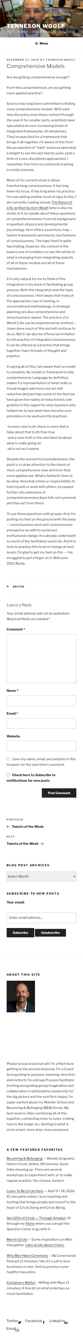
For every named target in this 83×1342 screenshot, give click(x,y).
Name (12, 691)
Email (12, 713)
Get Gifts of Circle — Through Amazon (36, 1218)
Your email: (16, 902)
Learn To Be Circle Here (25, 1191)
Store (29, 1224)
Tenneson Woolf (36, 26)
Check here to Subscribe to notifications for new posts (31, 778)
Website (13, 736)
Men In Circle (17, 1239)
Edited (19, 586)
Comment (16, 629)
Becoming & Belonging (24, 1158)
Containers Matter (21, 1283)
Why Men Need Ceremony (27, 1256)
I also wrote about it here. (44, 1245)
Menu (44, 43)
